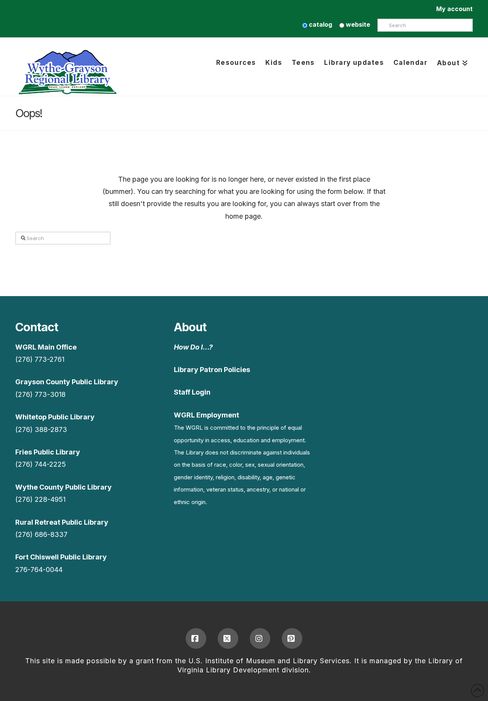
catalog (319, 24)
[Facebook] (196, 638)
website (357, 24)
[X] (228, 638)
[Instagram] (260, 638)
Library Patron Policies (212, 370)
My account (454, 9)
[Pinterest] (292, 638)
